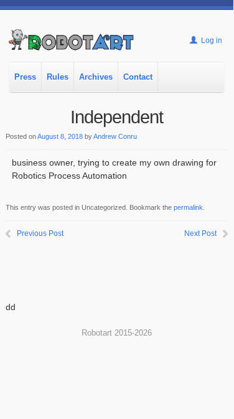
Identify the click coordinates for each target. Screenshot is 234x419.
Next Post (200, 233)
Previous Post (40, 233)
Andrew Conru (115, 136)
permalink (188, 207)
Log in (210, 40)
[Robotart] (72, 45)
